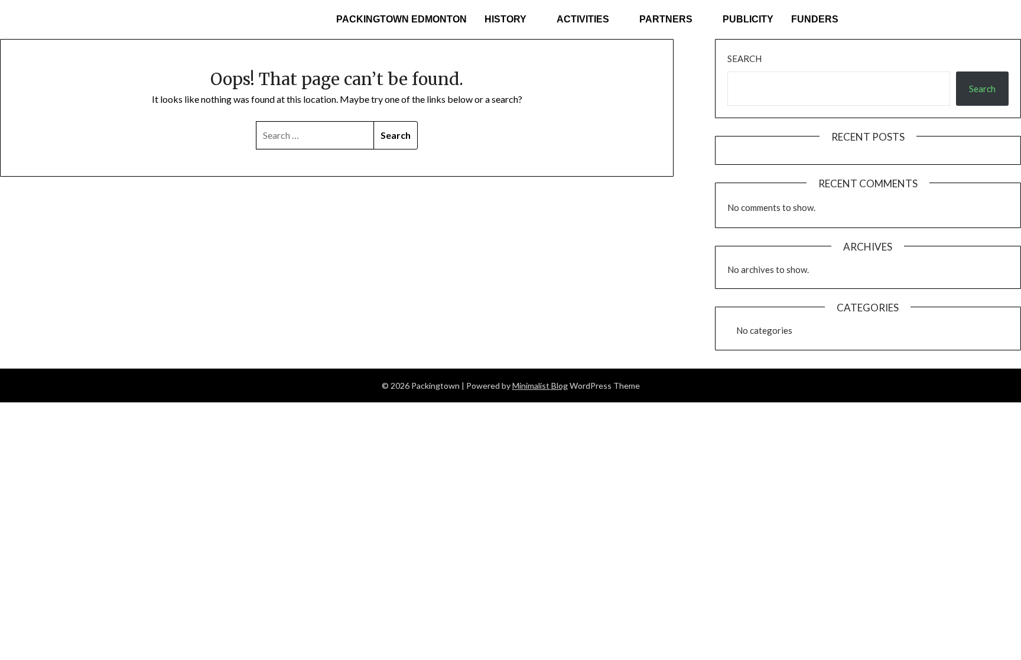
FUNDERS (814, 19)
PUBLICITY (748, 19)
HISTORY (505, 19)
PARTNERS (665, 19)
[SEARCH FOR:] (315, 135)
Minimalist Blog (540, 386)
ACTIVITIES (583, 19)
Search (744, 58)
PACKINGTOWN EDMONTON (401, 19)
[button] (512, 19)
